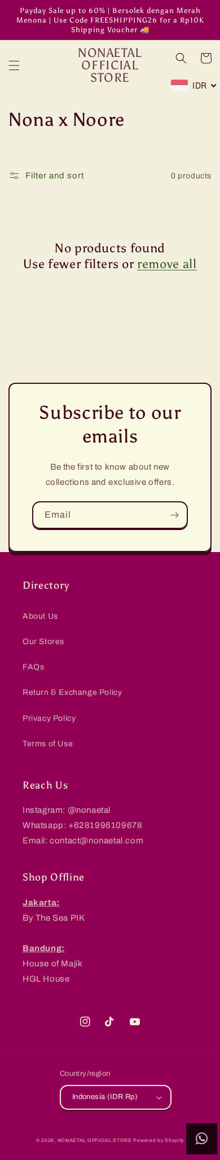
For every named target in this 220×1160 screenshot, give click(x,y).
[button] (14, 65)
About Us (40, 616)
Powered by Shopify (158, 1140)
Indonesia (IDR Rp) (105, 1097)
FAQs (33, 667)
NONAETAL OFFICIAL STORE (95, 1140)
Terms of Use (48, 743)
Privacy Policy (49, 718)
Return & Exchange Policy (72, 692)
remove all (167, 264)
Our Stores (43, 641)
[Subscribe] (174, 515)
